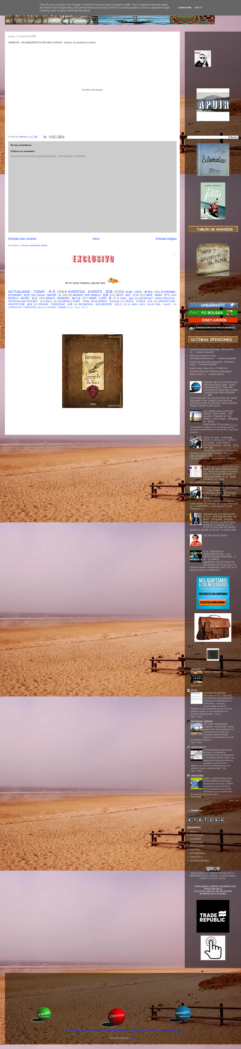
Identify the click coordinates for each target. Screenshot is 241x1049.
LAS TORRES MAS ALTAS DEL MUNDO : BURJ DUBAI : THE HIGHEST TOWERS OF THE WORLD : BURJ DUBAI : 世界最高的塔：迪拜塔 (220, 416)
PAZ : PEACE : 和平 (77, 307)
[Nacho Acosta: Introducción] (213, 63)
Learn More (184, 7)
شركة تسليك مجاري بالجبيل (202, 368)
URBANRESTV (198, 669)
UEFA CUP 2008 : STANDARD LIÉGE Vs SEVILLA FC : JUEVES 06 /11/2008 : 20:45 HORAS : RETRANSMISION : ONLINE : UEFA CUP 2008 (220, 442)
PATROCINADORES (200, 860)
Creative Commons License (213, 878)
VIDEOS (207, 672)
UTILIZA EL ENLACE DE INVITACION (213, 891)
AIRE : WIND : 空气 (158, 295)
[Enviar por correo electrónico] (50, 136)
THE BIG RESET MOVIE (215, 535)
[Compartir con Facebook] (59, 136)
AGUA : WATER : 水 (49, 295)
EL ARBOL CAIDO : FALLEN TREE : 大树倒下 (150, 304)
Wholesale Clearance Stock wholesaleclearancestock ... (203, 357)
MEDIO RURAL (197, 846)
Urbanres (214, 876)
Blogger (132, 1038)
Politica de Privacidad (144, 1030)
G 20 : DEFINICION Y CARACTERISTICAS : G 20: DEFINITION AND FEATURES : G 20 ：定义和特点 (219, 555)
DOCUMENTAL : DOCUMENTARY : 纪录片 (100, 304)
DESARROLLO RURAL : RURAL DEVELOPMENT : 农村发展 (89, 301)
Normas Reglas (171, 1030)
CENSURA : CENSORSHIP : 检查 (55, 304)
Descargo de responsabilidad (109, 1030)
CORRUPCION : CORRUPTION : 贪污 (25, 307)
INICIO (193, 832)
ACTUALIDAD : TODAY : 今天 (32, 291)
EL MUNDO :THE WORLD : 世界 (88, 295)
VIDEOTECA (196, 857)
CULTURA (195, 850)
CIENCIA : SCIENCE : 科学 (139, 301)
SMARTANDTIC (198, 747)
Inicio (96, 238)
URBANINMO (197, 776)
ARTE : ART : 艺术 (127, 295)
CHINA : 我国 (127, 298)
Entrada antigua (166, 238)
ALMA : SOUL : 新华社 (139, 291)
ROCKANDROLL (198, 853)
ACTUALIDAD (196, 835)
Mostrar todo (234, 800)
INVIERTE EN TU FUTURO (213, 894)
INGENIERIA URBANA (202, 721)
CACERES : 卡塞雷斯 (56, 307)
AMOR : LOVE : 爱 (100, 298)
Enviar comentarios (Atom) (34, 245)
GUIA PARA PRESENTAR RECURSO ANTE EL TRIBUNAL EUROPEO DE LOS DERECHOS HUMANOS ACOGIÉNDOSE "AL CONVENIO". (218, 698)
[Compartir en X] (56, 136)
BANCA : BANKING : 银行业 (63, 298)
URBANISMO (196, 842)
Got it (198, 7)
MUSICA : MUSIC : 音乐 (23, 298)
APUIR (194, 690)
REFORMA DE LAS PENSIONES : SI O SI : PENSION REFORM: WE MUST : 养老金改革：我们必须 (220, 517)
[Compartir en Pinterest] (63, 136)
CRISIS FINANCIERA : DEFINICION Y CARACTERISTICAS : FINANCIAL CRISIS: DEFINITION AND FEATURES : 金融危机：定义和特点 (220, 493)
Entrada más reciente (22, 238)
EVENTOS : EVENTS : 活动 (90, 291)
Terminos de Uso (76, 1030)
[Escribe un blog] (53, 136)
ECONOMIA (195, 839)
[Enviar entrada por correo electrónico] (44, 137)
